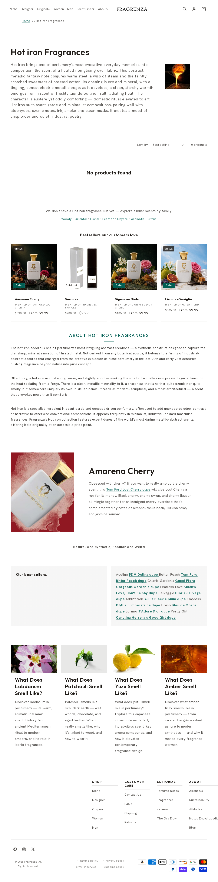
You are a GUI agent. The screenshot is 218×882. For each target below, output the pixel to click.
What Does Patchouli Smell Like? (83, 686)
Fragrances (165, 800)
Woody (66, 219)
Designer (98, 800)
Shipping (131, 813)
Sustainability (199, 800)
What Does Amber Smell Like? (180, 686)
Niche (96, 791)
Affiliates (195, 809)
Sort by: (142, 145)
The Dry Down (167, 818)
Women (97, 818)
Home (26, 21)
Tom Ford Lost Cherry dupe (128, 489)
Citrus (152, 219)
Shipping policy (114, 867)
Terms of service (85, 867)
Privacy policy (115, 860)
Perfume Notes (168, 791)
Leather (108, 219)
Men (95, 827)
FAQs (128, 804)
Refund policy (89, 860)
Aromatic (138, 219)
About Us (196, 791)
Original (98, 809)
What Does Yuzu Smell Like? (128, 686)
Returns (130, 822)
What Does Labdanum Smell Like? (28, 686)
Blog (192, 827)
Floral (94, 219)
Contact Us (133, 794)
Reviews (163, 809)
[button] (43, 8)
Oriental (81, 219)
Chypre (122, 219)
